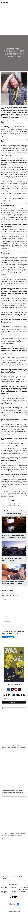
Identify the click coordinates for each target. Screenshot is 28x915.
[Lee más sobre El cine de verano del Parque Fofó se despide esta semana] (14, 548)
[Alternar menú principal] (25, 2)
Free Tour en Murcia (14, 892)
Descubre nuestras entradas (14, 884)
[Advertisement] (14, 20)
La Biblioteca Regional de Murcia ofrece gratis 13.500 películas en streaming (13, 583)
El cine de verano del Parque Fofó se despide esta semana (12, 559)
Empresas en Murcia (13, 888)
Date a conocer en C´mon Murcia (4, 892)
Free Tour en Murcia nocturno (4, 888)
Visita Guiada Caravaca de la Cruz (23, 890)
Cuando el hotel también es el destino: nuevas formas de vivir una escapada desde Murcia (13, 747)
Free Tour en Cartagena (23, 887)
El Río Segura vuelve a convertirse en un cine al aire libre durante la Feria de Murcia (13, 536)
